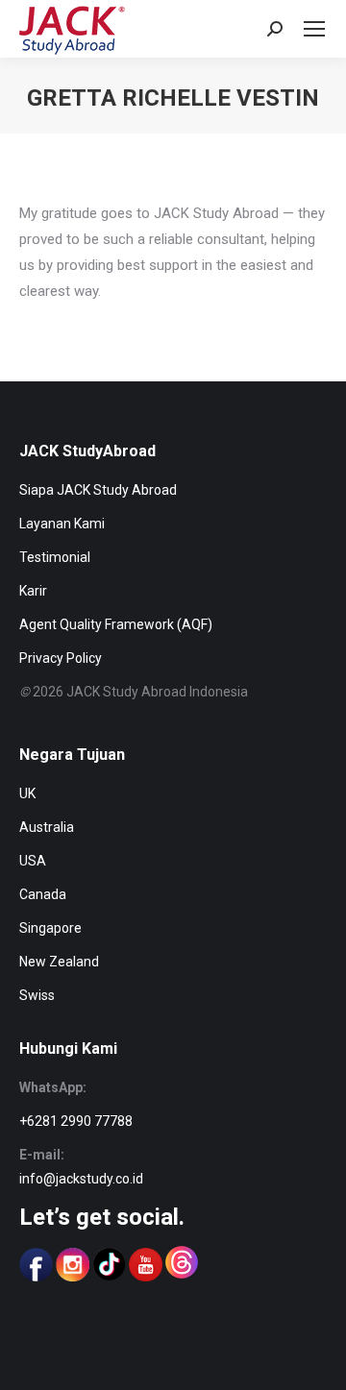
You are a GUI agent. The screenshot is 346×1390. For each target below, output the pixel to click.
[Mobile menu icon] (314, 28)
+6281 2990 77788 (76, 1121)
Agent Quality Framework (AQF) (115, 624)
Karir (33, 590)
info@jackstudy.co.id (81, 1178)
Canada (42, 894)
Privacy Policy (60, 658)
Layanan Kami (62, 523)
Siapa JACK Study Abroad (98, 490)
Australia (46, 827)
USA (32, 860)
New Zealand (59, 961)
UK (27, 793)
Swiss (37, 995)
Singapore (50, 928)
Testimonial (54, 557)
